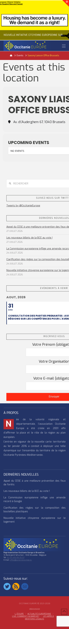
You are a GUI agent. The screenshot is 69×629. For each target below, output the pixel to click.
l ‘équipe (19, 614)
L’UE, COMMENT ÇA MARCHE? (25, 616)
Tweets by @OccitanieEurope (23, 205)
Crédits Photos (34, 609)
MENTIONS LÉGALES (34, 619)
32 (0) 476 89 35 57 (15, 557)
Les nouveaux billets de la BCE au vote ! (29, 237)
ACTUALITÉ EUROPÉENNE (39, 614)
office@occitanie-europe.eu (21, 560)
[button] (64, 46)
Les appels (48, 616)
